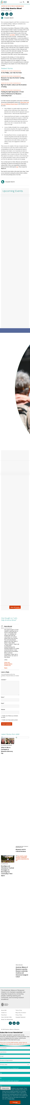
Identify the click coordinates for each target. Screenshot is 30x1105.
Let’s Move (12, 34)
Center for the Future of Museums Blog (12, 6)
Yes (1, 1073)
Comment (3, 679)
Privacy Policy (11, 1098)
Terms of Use (19, 1010)
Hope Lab (7, 662)
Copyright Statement (20, 1017)
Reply (5, 668)
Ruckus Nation (8, 664)
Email (2, 703)
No (1, 1078)
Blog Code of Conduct (21, 1012)
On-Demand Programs (6, 745)
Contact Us (3, 1012)
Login (21, 2)
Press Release (19, 964)
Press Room (4, 1015)
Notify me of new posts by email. (10, 720)
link (17, 166)
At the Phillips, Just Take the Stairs (11, 72)
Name (3, 697)
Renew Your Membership (7, 1019)
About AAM (3, 1010)
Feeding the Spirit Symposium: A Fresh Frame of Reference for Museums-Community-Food (12, 93)
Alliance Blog (4, 863)
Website (3, 709)
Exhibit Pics (7, 665)
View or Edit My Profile (6, 1017)
